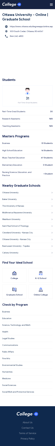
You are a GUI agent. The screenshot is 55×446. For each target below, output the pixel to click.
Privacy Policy (28, 438)
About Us (27, 422)
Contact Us (28, 428)
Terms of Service (27, 433)
